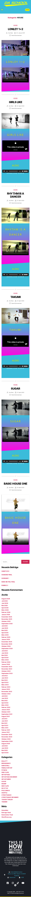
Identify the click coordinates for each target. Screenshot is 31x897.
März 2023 (5, 685)
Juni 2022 (5, 698)
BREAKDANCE (6, 763)
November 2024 (7, 644)
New (11, 33)
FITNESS (4, 770)
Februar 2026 (6, 612)
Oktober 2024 (6, 646)
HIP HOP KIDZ (6, 774)
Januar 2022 (6, 709)
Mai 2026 (5, 605)
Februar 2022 (6, 707)
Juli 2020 (5, 746)
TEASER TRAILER (7, 799)
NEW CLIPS (5, 786)
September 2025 (7, 623)
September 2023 (7, 673)
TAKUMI (15, 297)
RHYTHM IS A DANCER (15, 195)
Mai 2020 (5, 750)
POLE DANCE (6, 790)
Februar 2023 (6, 687)
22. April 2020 (20, 106)
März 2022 (5, 705)
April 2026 (5, 608)
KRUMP (4, 784)
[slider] (26, 171)
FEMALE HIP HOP (7, 768)
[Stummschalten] (22, 171)
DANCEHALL (6, 765)
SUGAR (15, 388)
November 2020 (7, 737)
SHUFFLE (4, 793)
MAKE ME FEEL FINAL (8, 582)
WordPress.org (6, 817)
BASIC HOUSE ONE (15, 483)
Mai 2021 (4, 723)
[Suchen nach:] (11, 562)
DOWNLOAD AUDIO (15, 173)
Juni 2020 (5, 748)
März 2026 (5, 610)
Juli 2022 (5, 696)
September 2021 (7, 714)
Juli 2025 (5, 626)
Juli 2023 (5, 675)
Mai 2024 (5, 655)
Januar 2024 (6, 664)
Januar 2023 (6, 689)
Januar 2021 (6, 732)
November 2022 (7, 691)
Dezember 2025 (7, 617)
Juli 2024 (5, 651)
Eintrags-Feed (6, 812)
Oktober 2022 (6, 694)
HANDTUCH (5, 571)
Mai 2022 (5, 700)
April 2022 (5, 703)
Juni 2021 (5, 721)
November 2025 (7, 619)
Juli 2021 (4, 718)
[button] (2, 9)
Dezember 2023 (7, 666)
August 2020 (6, 743)
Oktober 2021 (6, 712)
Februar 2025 (6, 637)
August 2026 (6, 599)
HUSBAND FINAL (7, 575)
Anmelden (5, 810)
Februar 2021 (6, 730)
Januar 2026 (6, 614)
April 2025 (5, 632)
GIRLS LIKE (15, 102)
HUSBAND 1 (5, 578)
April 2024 (5, 657)
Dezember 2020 (7, 734)
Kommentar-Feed (7, 815)
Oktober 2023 (6, 671)
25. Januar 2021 (20, 33)
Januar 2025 (6, 639)
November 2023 (7, 669)
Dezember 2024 (7, 642)
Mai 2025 (5, 630)
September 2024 (7, 648)
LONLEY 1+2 (15, 29)
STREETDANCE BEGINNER (10, 797)
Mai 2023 (5, 680)
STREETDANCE (6, 795)
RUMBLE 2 (5, 585)
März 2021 (5, 728)
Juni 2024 (5, 653)
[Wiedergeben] (4, 171)
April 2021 (5, 725)
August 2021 (6, 716)
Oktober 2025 (6, 621)
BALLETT (5, 761)
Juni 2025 (5, 628)
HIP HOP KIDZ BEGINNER (9, 777)
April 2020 (5, 752)
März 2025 (5, 635)
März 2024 (5, 660)
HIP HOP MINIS (6, 779)
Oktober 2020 (6, 739)
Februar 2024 (6, 662)
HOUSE (15, 25)
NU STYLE (5, 788)
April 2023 (5, 682)
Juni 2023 (5, 678)
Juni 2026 (5, 603)
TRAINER (4, 802)
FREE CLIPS (5, 772)
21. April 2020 (20, 200)
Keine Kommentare (17, 35)
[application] (15, 171)
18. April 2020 (20, 487)
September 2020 (7, 741)
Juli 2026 (5, 601)
